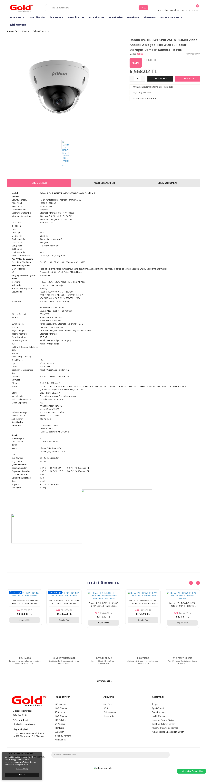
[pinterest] (192, 755)
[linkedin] (196, 755)
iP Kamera (56, 17)
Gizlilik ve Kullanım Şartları (163, 724)
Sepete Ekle (160, 78)
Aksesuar (149, 17)
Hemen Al (188, 78)
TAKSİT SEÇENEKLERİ (103, 182)
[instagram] (181, 755)
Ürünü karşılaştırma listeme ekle (147, 86)
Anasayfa (12, 31)
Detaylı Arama (110, 712)
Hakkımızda (109, 716)
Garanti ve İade (159, 712)
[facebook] (178, 755)
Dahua (139, 54)
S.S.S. (106, 708)
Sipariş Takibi (158, 708)
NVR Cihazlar (75, 17)
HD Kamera (17, 17)
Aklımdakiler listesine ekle (144, 98)
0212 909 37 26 (20, 714)
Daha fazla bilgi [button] (22, 768)
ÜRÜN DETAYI (39, 182)
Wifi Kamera (18, 25)
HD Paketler (96, 17)
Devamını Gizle (104, 680)
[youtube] (189, 755)
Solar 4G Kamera (171, 17)
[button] (198, 583)
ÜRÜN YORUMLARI (168, 182)
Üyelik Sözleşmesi (160, 716)
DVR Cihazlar (37, 17)
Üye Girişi (108, 704)
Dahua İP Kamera (41, 31)
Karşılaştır (168, 86)
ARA (143, 7)
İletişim (155, 704)
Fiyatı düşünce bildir (142, 92)
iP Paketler (116, 17)
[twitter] (185, 755)
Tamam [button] (22, 775)
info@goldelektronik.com (24, 724)
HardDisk (133, 17)
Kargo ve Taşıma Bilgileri (163, 720)
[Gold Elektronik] (22, 7)
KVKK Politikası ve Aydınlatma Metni (168, 731)
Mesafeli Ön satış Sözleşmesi (165, 728)
